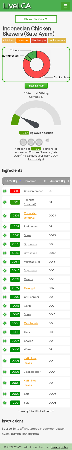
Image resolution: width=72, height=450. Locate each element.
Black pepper (32, 371)
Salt (26, 394)
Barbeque (39, 40)
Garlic (27, 305)
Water (28, 349)
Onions (28, 279)
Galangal (29, 288)
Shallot (28, 341)
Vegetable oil (32, 261)
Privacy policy (59, 447)
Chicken (8, 40)
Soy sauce (30, 244)
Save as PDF (36, 85)
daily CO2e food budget (43, 157)
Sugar (27, 235)
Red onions (31, 226)
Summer (23, 40)
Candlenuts (31, 323)
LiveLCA (17, 6)
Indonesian (57, 40)
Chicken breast (33, 191)
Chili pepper (31, 297)
